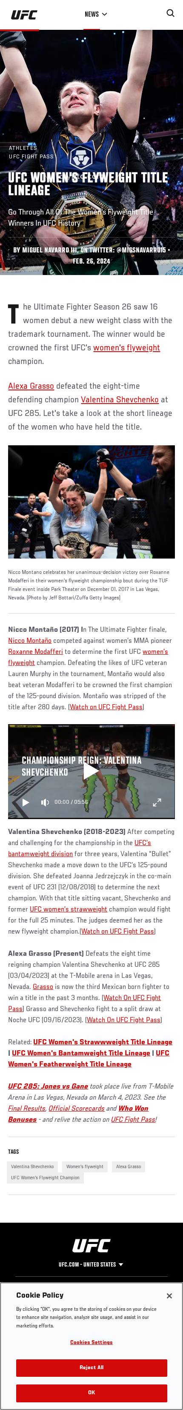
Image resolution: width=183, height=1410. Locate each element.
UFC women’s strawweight (68, 910)
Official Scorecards (77, 1109)
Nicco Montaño (29, 641)
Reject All (91, 1368)
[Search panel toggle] (170, 13)
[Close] (169, 1296)
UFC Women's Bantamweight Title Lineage (81, 1054)
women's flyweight (126, 348)
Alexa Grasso (31, 386)
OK (91, 1393)
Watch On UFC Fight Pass (123, 1020)
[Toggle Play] (26, 802)
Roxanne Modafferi (35, 652)
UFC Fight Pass (133, 1120)
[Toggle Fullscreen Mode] (157, 802)
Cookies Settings (91, 1343)
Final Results (27, 1109)
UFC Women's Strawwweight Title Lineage (102, 1042)
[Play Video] (91, 771)
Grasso (43, 987)
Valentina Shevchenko (120, 400)
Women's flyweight (84, 1166)
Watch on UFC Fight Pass (106, 707)
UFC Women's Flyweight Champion (45, 1178)
